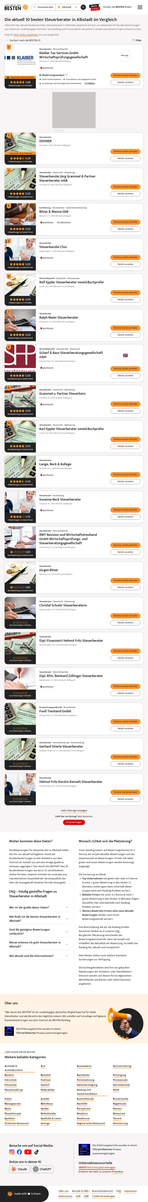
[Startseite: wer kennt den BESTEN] (16, 7)
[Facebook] (19, 1152)
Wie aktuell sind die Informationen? (38, 956)
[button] (125, 75)
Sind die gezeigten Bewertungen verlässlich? (38, 931)
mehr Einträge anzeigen (74, 810)
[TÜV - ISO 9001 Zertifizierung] (9, 1031)
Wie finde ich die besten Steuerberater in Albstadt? (38, 918)
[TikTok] (36, 1152)
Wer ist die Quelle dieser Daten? (38, 907)
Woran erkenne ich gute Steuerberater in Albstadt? (38, 944)
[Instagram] (11, 1152)
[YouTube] (28, 1152)
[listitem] (20, 1068)
